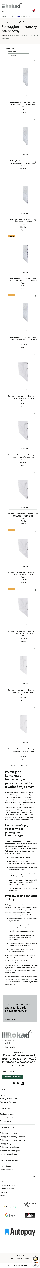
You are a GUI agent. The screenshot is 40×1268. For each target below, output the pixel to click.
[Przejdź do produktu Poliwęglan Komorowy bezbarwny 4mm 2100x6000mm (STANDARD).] (23, 313)
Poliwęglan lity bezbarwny (10, 1147)
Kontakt (3, 1095)
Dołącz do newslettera (12, 1077)
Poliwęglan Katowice (8, 1102)
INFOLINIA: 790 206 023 (9, 16)
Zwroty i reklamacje (7, 1189)
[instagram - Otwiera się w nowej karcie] (18, 1083)
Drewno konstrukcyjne (8, 1154)
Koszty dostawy (6, 1166)
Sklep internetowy (17, 1265)
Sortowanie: (12, 52)
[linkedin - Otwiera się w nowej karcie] (22, 1083)
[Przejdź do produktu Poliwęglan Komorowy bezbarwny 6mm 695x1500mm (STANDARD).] (23, 431)
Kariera (2, 1196)
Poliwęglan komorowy (8, 1133)
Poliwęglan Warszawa (8, 1098)
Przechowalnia (5, 1121)
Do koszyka (24, 96)
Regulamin (4, 1192)
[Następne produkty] (27, 765)
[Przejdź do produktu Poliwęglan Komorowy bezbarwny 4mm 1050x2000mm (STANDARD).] (23, 254)
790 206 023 (9, 1041)
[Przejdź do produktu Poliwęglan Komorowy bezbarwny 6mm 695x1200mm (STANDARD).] (23, 372)
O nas (2, 1182)
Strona (12, 765)
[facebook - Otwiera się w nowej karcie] (14, 1083)
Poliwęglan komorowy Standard (12, 1136)
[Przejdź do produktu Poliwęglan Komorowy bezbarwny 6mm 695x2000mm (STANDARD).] (23, 490)
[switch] (35, 1265)
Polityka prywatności (8, 1185)
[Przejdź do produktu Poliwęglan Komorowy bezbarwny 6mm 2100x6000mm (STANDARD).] (23, 607)
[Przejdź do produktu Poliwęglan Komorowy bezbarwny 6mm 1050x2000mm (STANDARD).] (23, 548)
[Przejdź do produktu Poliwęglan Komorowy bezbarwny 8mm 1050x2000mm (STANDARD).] (23, 725)
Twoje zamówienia (7, 1114)
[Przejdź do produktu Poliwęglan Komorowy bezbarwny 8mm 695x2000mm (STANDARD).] (23, 666)
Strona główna (7, 22)
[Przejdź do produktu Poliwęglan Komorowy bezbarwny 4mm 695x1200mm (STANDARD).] (23, 78)
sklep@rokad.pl (25, 16)
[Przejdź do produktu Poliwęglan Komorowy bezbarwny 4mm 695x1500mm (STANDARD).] (23, 137)
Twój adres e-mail (8, 1071)
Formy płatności (6, 1170)
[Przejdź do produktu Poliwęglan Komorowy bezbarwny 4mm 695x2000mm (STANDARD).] (23, 196)
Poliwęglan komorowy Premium (12, 1140)
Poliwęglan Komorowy (23, 22)
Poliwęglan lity (5, 1143)
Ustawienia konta (6, 1117)
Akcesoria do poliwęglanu (10, 1150)
